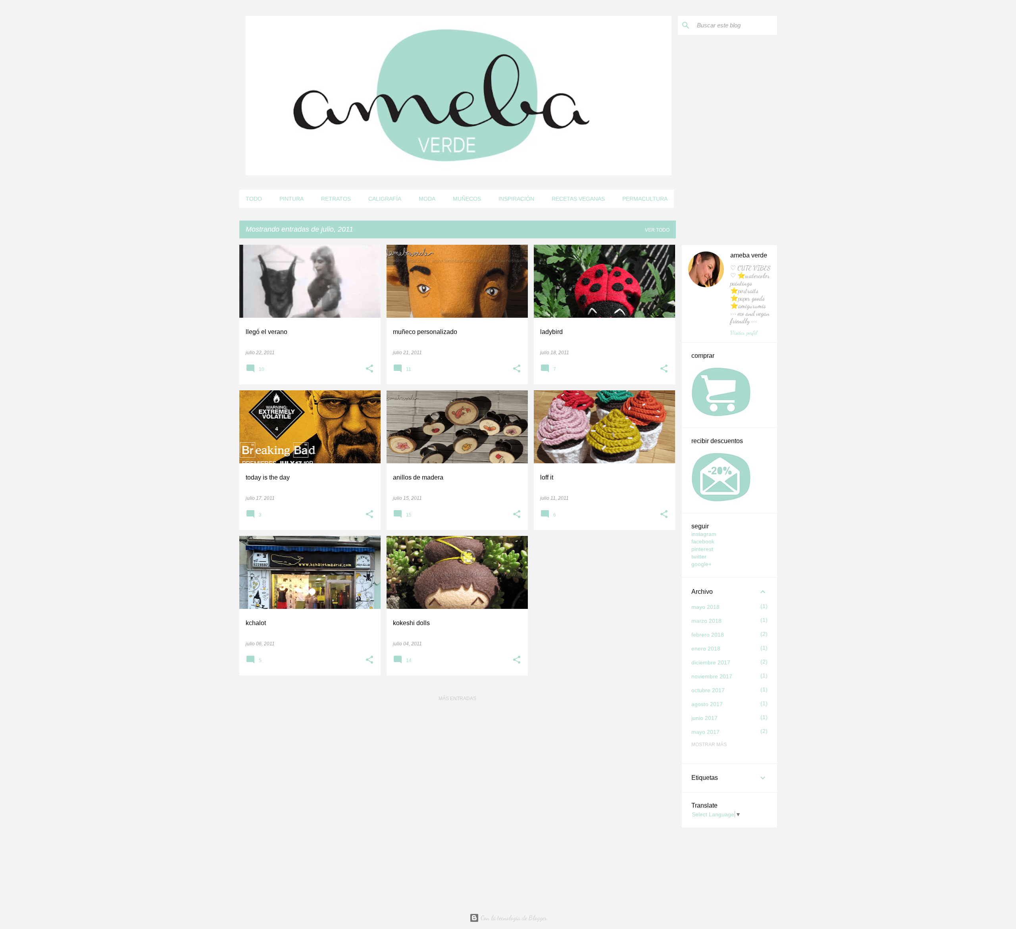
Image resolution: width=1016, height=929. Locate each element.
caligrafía (384, 199)
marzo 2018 (706, 621)
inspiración (516, 199)
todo (254, 199)
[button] (369, 369)
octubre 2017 (708, 690)
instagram (703, 534)
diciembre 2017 (710, 662)
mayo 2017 (705, 732)
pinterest (702, 549)
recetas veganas (578, 199)
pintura (291, 199)
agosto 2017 (707, 704)
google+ (701, 564)
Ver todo (657, 230)
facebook (702, 541)
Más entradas (457, 698)
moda (427, 199)
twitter (698, 556)
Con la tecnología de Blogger (513, 917)
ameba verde (748, 255)
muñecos (467, 199)
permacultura (645, 199)
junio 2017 (704, 718)
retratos (336, 199)
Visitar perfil (743, 332)
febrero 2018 (707, 634)
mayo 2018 (705, 607)
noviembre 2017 (711, 676)
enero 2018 (705, 648)
